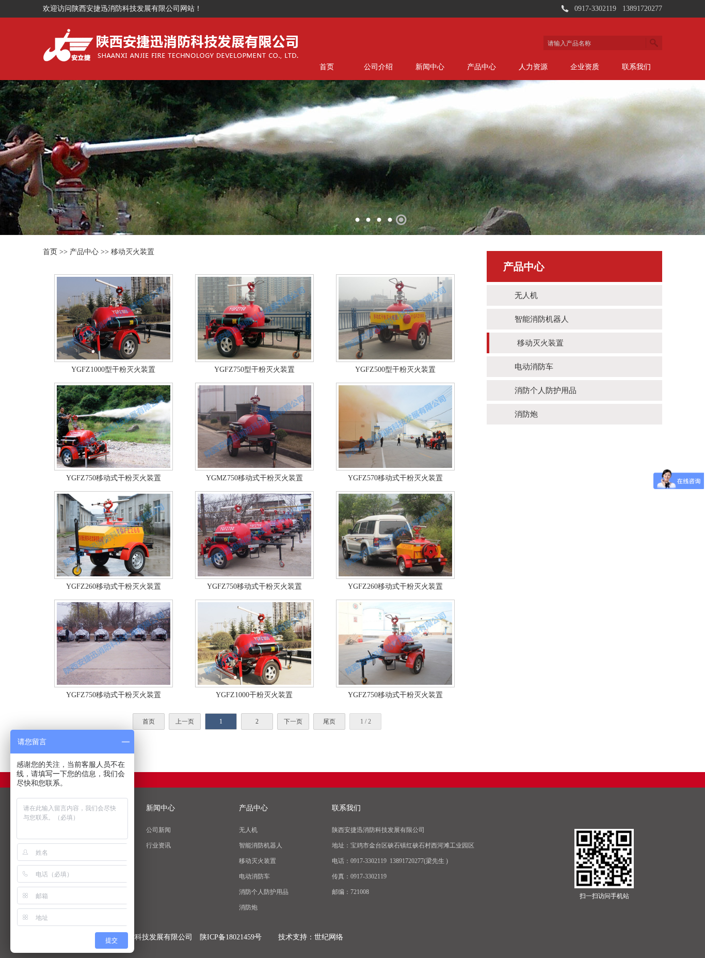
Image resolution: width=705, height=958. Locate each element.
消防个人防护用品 (545, 390)
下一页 (293, 721)
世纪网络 (328, 937)
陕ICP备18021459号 (231, 937)
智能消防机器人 (542, 319)
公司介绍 (378, 67)
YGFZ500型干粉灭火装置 (395, 369)
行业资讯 (158, 845)
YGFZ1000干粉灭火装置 (254, 695)
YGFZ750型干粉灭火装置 (254, 369)
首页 (326, 67)
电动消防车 (534, 367)
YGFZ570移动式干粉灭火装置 (395, 478)
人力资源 (533, 67)
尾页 (329, 721)
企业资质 (584, 67)
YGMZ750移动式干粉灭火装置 (254, 478)
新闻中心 (429, 67)
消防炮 (526, 414)
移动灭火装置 (132, 252)
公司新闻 (158, 830)
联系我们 (636, 67)
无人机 (526, 295)
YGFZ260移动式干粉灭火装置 (113, 586)
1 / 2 (365, 721)
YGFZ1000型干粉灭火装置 (113, 369)
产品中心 (481, 67)
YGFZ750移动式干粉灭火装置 (113, 478)
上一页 (184, 721)
